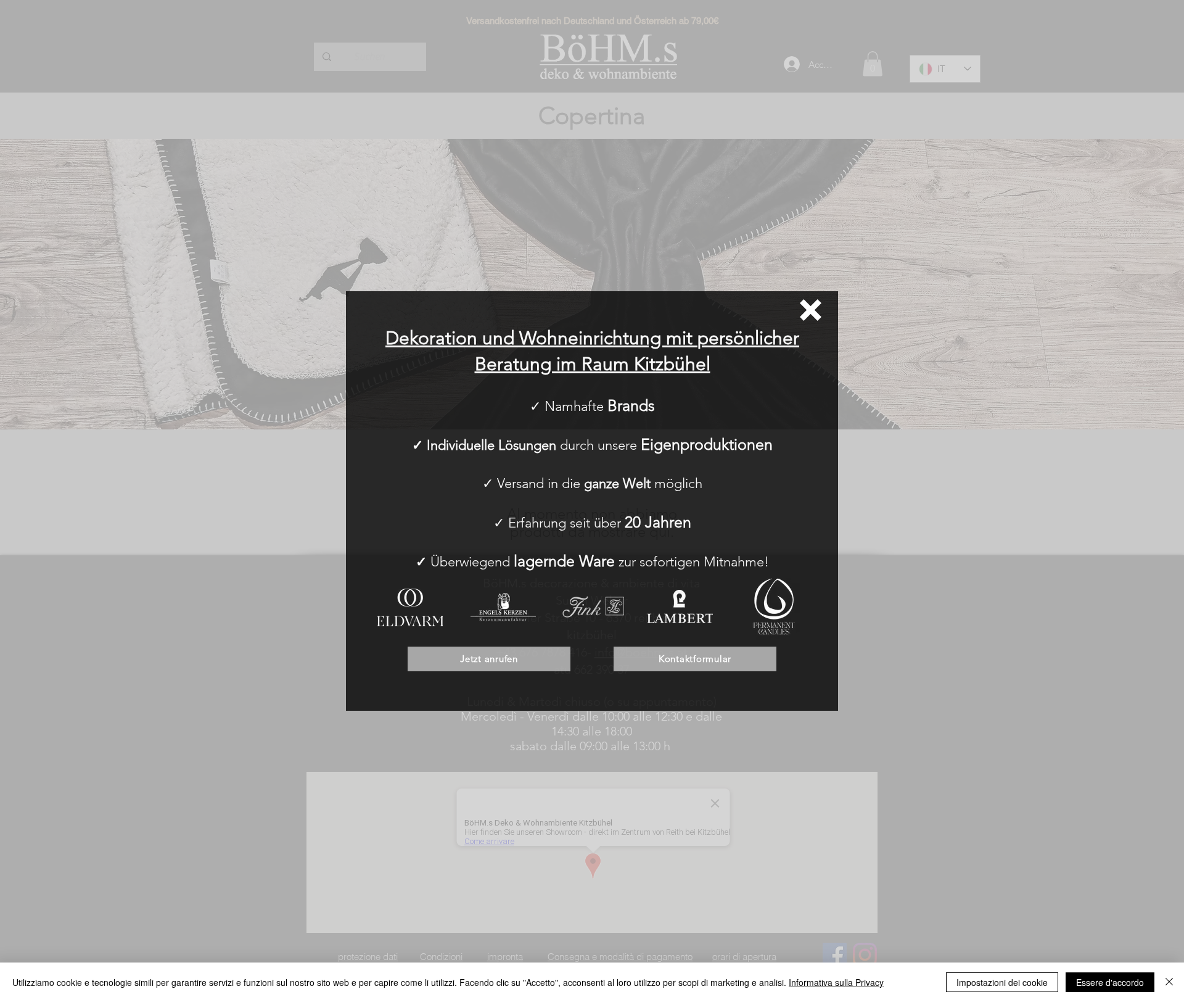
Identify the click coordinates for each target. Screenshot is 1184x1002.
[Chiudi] (1169, 982)
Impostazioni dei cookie (1002, 982)
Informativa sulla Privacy (836, 982)
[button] (810, 310)
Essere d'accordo (1110, 982)
